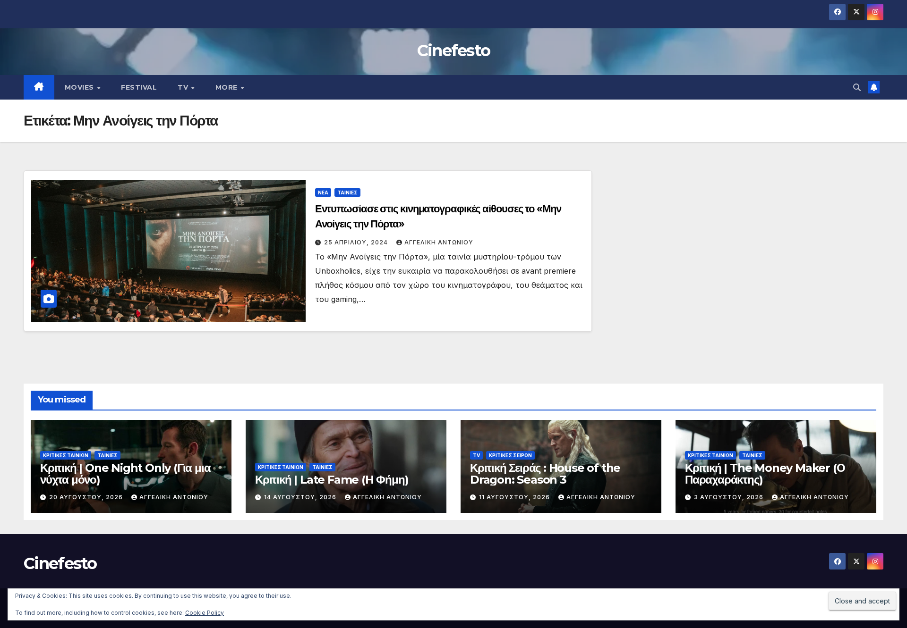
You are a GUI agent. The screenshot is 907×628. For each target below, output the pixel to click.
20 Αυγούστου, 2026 (87, 497)
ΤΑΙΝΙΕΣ (347, 192)
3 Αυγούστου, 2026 (729, 497)
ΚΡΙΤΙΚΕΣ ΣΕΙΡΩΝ (510, 455)
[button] (857, 87)
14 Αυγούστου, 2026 (301, 497)
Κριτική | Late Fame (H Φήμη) (331, 479)
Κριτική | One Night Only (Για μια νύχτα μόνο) (125, 473)
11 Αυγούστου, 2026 (515, 497)
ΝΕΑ (323, 192)
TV (184, 87)
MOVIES (80, 87)
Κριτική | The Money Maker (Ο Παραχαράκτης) (765, 473)
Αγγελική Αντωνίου (438, 242)
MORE (227, 87)
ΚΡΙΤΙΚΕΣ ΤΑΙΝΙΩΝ (65, 455)
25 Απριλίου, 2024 (357, 242)
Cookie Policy (204, 612)
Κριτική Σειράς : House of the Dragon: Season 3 (545, 473)
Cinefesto (453, 50)
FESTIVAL (139, 87)
